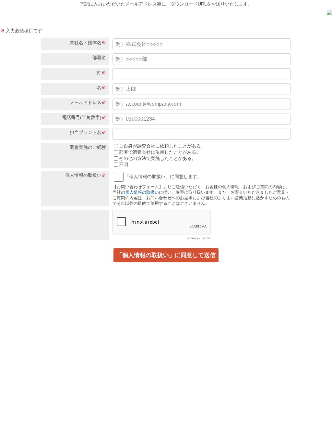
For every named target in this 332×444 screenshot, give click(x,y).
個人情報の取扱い (83, 175)
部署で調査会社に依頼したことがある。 (160, 152)
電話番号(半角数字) (81, 117)
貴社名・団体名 (85, 42)
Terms (205, 238)
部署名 (99, 57)
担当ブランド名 (85, 132)
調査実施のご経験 (88, 147)
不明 (123, 164)
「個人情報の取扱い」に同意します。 (163, 176)
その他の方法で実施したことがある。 (157, 158)
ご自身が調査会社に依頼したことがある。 (162, 146)
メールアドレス (85, 102)
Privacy (192, 238)
